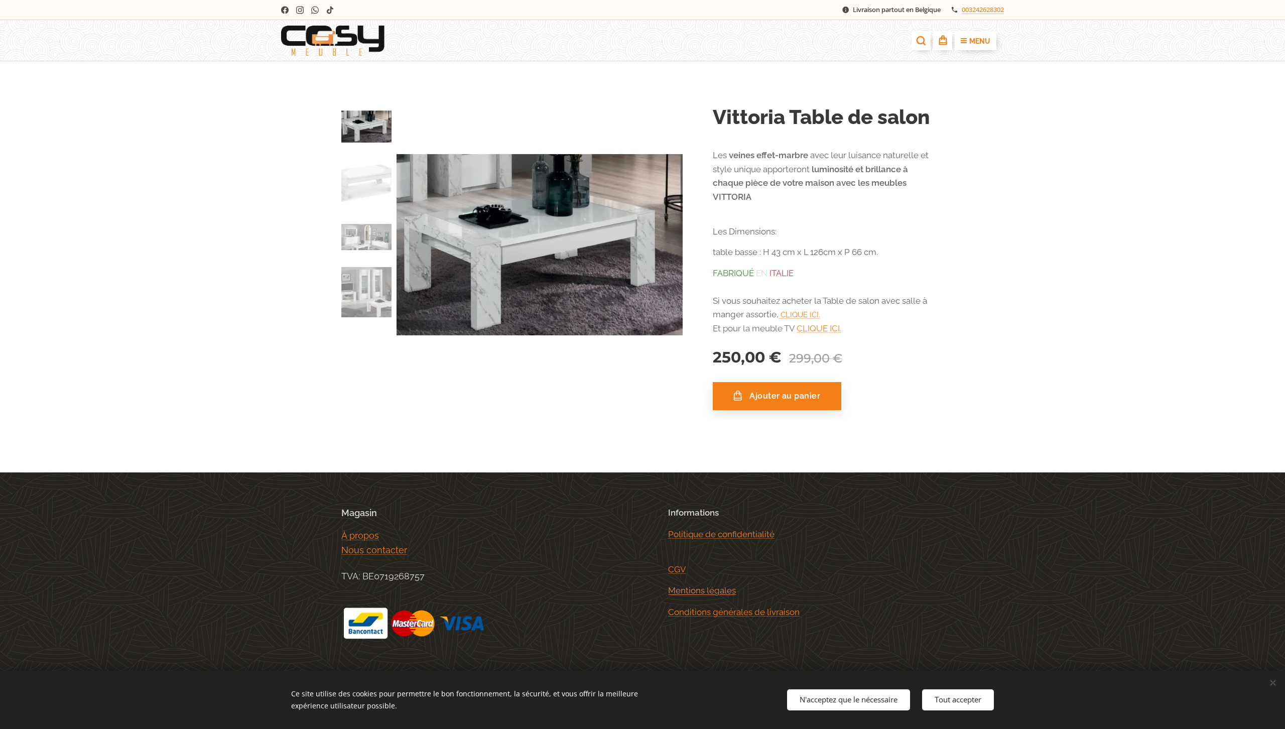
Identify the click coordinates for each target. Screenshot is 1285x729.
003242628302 (983, 9)
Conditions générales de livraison (734, 612)
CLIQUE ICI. (800, 314)
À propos (360, 535)
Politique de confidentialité (721, 534)
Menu (979, 41)
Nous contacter (374, 550)
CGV (677, 569)
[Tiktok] (330, 10)
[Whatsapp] (315, 10)
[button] (921, 40)
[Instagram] (300, 10)
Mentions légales (702, 590)
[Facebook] (285, 10)
